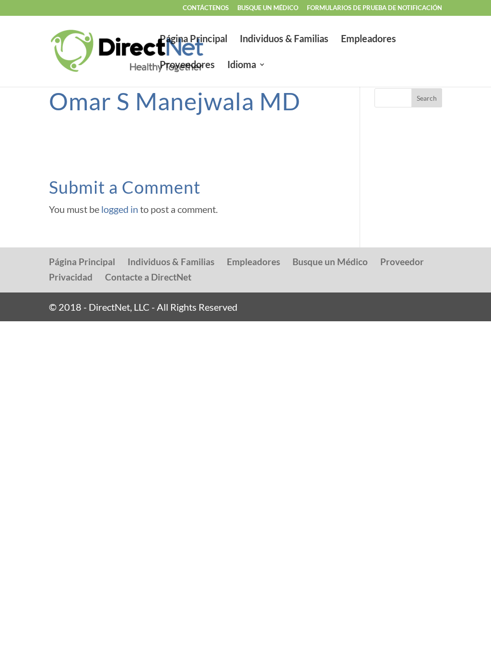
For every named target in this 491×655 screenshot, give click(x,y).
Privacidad (71, 276)
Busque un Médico (330, 261)
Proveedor (402, 261)
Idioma (241, 65)
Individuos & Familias (284, 39)
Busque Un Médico (267, 8)
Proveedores (187, 65)
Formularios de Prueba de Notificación (374, 8)
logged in (119, 209)
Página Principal (193, 39)
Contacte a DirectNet (148, 276)
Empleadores (368, 39)
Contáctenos (206, 8)
